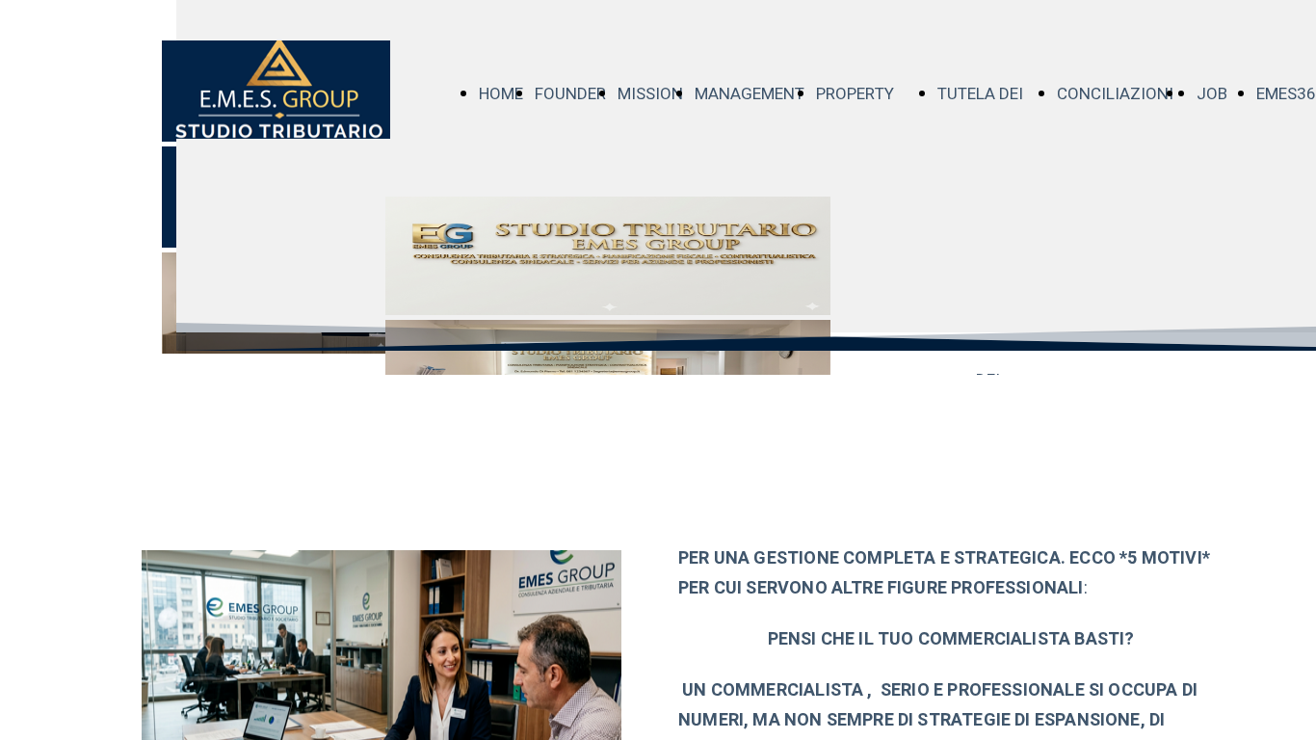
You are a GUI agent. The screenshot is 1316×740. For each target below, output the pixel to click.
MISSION (650, 94)
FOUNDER (570, 94)
